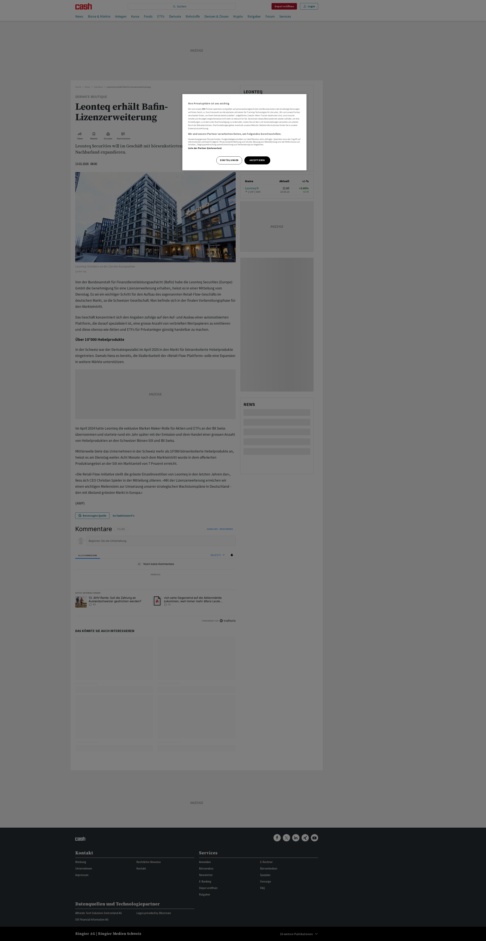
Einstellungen (229, 160)
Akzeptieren (257, 160)
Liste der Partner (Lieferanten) (205, 148)
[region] (244, 132)
